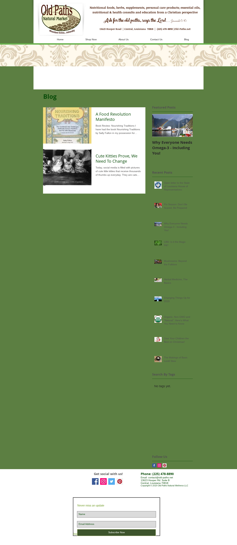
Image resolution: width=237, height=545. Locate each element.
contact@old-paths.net (160, 477)
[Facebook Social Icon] (95, 481)
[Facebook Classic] (154, 465)
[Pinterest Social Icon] (119, 481)
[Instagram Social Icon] (159, 465)
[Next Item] (187, 125)
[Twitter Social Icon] (111, 481)
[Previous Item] (157, 125)
